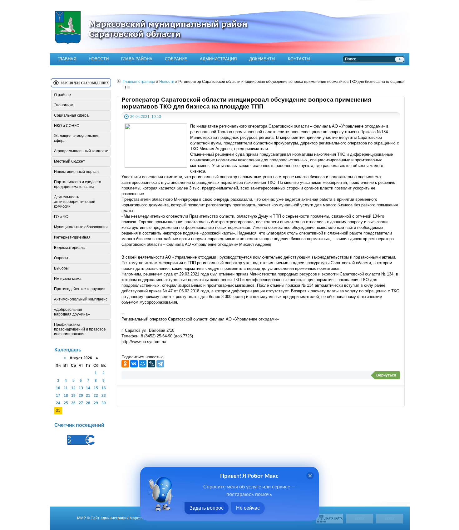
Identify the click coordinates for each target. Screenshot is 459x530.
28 (88, 403)
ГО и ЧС (61, 217)
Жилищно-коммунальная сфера (76, 138)
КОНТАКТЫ (299, 59)
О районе (62, 95)
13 (81, 388)
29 (96, 403)
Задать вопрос (207, 508)
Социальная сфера (71, 115)
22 (96, 395)
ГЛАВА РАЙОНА (136, 59)
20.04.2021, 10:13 (145, 116)
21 (88, 395)
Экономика (63, 105)
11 (66, 388)
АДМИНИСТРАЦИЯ (218, 59)
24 (58, 403)
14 (88, 388)
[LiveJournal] (151, 363)
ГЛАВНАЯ (66, 59)
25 (66, 403)
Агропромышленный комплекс (81, 151)
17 (58, 395)
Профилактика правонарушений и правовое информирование (80, 329)
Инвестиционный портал (76, 171)
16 (103, 388)
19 (73, 395)
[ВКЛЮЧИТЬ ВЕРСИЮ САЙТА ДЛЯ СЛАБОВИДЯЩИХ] (80, 85)
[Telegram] (160, 363)
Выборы (61, 268)
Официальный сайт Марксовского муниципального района (229, 26)
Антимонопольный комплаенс (80, 299)
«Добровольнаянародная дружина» (72, 311)
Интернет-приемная (72, 237)
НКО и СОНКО (66, 126)
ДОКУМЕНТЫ (262, 59)
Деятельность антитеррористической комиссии (74, 202)
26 (73, 403)
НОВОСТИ (99, 59)
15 (96, 388)
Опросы (61, 258)
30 (103, 403)
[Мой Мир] (142, 363)
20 (81, 395)
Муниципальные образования (81, 227)
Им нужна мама (67, 278)
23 (103, 395)
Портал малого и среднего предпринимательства (77, 184)
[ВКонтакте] (134, 363)
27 (81, 403)
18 (66, 395)
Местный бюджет (69, 161)
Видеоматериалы (70, 247)
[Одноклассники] (125, 363)
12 (73, 388)
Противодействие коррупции (80, 289)
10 (58, 388)
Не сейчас (248, 508)
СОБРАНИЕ (176, 59)
